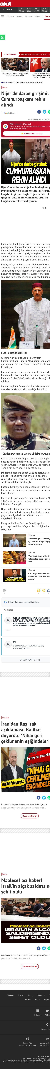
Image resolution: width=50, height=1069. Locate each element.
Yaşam (37, 1000)
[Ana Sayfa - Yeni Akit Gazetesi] (5, 3)
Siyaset (19, 16)
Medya (28, 1000)
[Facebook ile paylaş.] (39, 112)
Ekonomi (28, 16)
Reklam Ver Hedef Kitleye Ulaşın (27, 1044)
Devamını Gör (29, 816)
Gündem (10, 16)
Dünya (6, 83)
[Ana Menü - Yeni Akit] (2, 16)
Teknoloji (38, 16)
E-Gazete (37, 1015)
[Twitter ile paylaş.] (44, 112)
